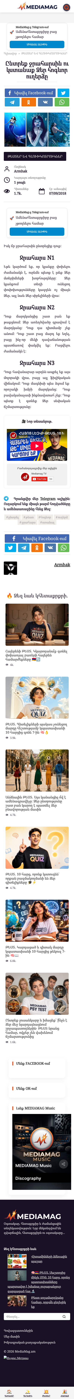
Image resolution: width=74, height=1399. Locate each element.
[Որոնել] (64, 1316)
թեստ (30, 517)
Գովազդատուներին (18, 1330)
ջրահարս (28, 522)
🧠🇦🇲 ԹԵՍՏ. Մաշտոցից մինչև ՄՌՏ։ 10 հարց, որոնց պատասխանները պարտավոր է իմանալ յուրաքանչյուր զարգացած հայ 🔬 (39, 1281)
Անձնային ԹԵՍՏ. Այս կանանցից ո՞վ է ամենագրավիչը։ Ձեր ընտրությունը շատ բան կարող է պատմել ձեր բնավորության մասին (36, 803)
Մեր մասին (12, 1336)
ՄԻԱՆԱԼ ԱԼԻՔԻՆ (37, 44)
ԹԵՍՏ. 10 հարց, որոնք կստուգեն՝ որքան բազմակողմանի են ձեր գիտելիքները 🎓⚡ (32, 878)
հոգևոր (45, 517)
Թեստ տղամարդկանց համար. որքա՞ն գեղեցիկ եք (48, 1302)
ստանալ (48, 522)
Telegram (48, 498)
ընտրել (13, 517)
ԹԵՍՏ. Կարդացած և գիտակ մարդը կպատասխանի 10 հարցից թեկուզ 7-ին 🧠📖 (35, 951)
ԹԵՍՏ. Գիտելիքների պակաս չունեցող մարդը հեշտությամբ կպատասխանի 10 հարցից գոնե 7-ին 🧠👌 (36, 728)
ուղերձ (63, 517)
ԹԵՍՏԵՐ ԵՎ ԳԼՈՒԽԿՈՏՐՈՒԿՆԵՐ (35, 156)
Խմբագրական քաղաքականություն (29, 1342)
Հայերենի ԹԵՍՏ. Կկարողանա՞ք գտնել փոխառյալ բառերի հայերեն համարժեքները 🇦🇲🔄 (36, 655)
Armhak (62, 564)
